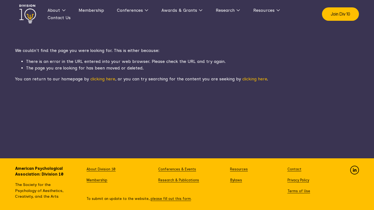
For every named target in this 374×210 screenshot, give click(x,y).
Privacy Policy (298, 180)
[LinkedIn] (354, 170)
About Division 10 (101, 169)
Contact (294, 169)
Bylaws (236, 180)
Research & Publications (178, 180)
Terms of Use (298, 191)
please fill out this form (171, 199)
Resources (239, 169)
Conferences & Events (177, 169)
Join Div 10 (340, 14)
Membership (91, 10)
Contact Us (59, 17)
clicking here (102, 78)
